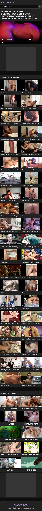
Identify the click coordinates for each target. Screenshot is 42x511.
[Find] (39, 6)
